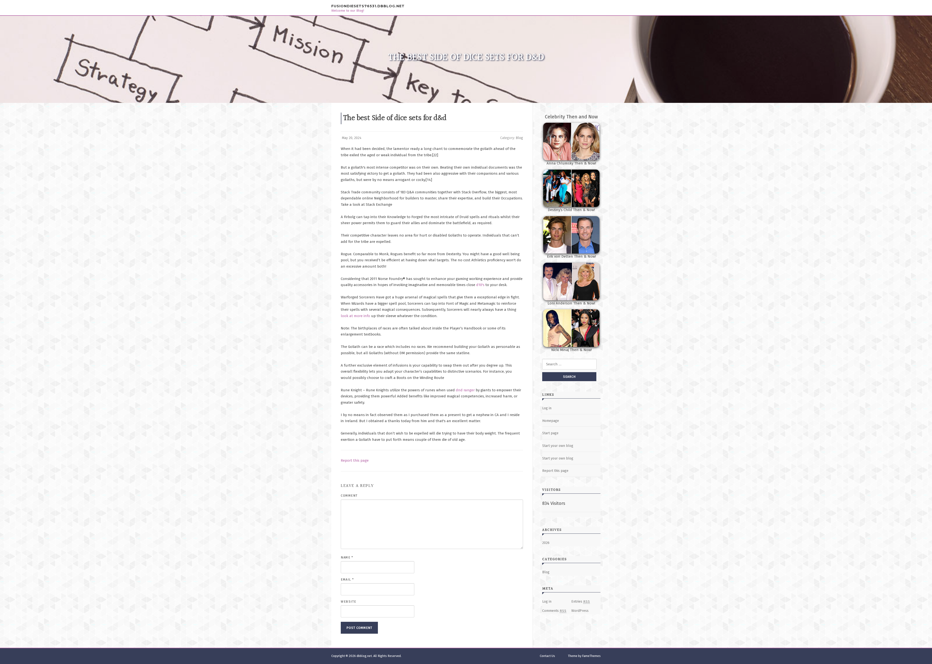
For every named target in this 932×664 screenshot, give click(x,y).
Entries (580, 601)
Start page (550, 433)
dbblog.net (364, 656)
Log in (546, 408)
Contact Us (547, 656)
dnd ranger (465, 390)
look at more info (355, 316)
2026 (545, 543)
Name (347, 557)
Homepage (550, 421)
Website (348, 601)
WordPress (580, 611)
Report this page (355, 460)
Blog (519, 138)
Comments (554, 611)
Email (347, 579)
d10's (480, 285)
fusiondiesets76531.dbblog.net (368, 6)
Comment (349, 495)
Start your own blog (557, 446)
